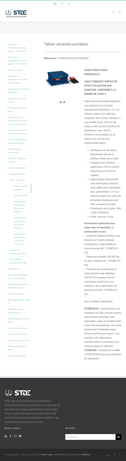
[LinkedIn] (6, 436)
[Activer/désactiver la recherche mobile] (113, 12)
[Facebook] (10, 436)
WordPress (85, 455)
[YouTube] (20, 436)
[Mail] (15, 436)
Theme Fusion (47, 455)
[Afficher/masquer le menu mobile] (119, 12)
